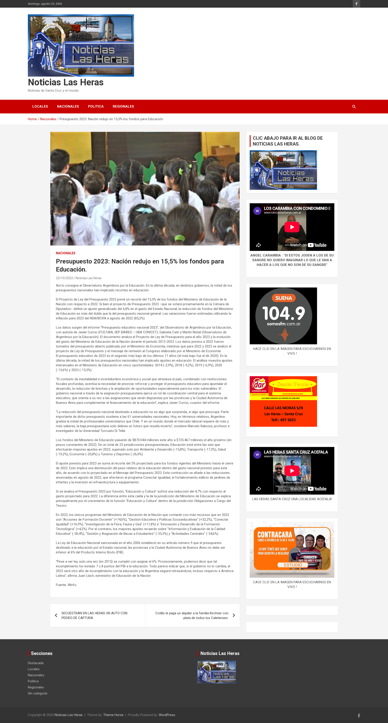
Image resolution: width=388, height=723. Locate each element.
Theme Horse (113, 715)
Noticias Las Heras (66, 82)
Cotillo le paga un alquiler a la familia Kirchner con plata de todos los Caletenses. (191, 615)
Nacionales (68, 106)
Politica (96, 106)
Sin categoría (37, 693)
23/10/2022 (64, 278)
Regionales (123, 106)
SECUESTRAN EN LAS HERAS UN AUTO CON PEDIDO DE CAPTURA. (94, 615)
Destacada (36, 663)
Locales (40, 106)
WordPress (167, 715)
